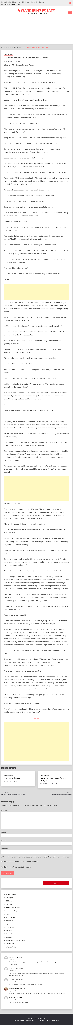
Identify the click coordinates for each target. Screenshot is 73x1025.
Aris (20, 61)
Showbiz (9, 930)
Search (56, 883)
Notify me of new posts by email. (17, 867)
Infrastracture (10, 917)
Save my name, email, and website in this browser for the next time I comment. (36, 857)
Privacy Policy (15, 4)
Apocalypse (10, 898)
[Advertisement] (36, 30)
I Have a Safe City (12, 778)
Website (4, 848)
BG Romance (10, 901)
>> (38, 718)
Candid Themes (54, 1020)
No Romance (5, 4)
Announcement (11, 894)
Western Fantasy (11, 947)
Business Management (13, 907)
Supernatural (10, 934)
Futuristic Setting (11, 911)
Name (4, 832)
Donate (41, 2)
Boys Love (9, 904)
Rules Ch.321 (18, 997)
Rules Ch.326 (18, 979)
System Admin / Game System (15, 940)
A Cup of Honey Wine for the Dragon (53, 779)
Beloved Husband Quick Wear (10, 2)
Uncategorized (8, 54)
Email (4, 840)
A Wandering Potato (36, 10)
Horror (8, 914)
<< (35, 718)
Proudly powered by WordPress (24, 1020)
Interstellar (9, 920)
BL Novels (34, 2)
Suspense (9, 937)
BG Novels (25, 2)
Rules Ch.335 (18, 968)
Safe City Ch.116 (19, 988)
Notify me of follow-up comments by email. (21, 861)
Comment (6, 810)
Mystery (8, 924)
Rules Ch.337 (18, 957)
